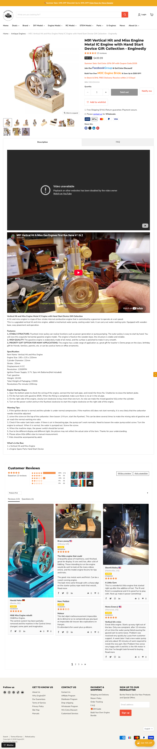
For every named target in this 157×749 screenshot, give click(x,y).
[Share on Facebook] (86, 128)
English (147, 729)
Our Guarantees (38, 699)
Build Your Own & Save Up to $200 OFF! (113, 73)
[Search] (125, 14)
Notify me (147, 90)
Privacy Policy (38, 706)
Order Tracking (97, 702)
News (122, 25)
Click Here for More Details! (101, 3)
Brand (26, 25)
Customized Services (69, 713)
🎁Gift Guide (96, 709)
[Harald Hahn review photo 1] (31, 550)
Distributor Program (69, 699)
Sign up (126, 712)
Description (42, 142)
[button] (142, 14)
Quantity (88, 87)
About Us (133, 25)
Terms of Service (39, 703)
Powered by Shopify (10, 742)
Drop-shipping (67, 703)
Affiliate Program (68, 695)
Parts (99, 25)
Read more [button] (62, 588)
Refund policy (30, 737)
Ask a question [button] (141, 473)
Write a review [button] (124, 473)
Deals (15, 25)
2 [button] (75, 664)
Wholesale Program (69, 706)
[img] (31, 611)
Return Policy (96, 698)
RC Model (70, 25)
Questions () (28, 499)
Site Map (35, 710)
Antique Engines (18, 34)
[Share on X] (89, 128)
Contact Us (65, 692)
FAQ (118, 142)
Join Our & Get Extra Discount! (108, 68)
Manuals (35, 713)
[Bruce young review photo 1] (78, 521)
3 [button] (78, 664)
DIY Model (38, 25)
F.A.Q (93, 705)
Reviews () (14, 499)
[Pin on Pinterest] (97, 128)
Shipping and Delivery (100, 694)
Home (5, 25)
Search (5, 737)
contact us (97, 114)
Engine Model (54, 25)
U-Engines (111, 25)
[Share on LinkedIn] (93, 128)
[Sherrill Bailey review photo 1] (126, 534)
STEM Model (86, 25)
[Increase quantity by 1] (106, 92)
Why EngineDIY (39, 695)
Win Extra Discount (69, 710)
